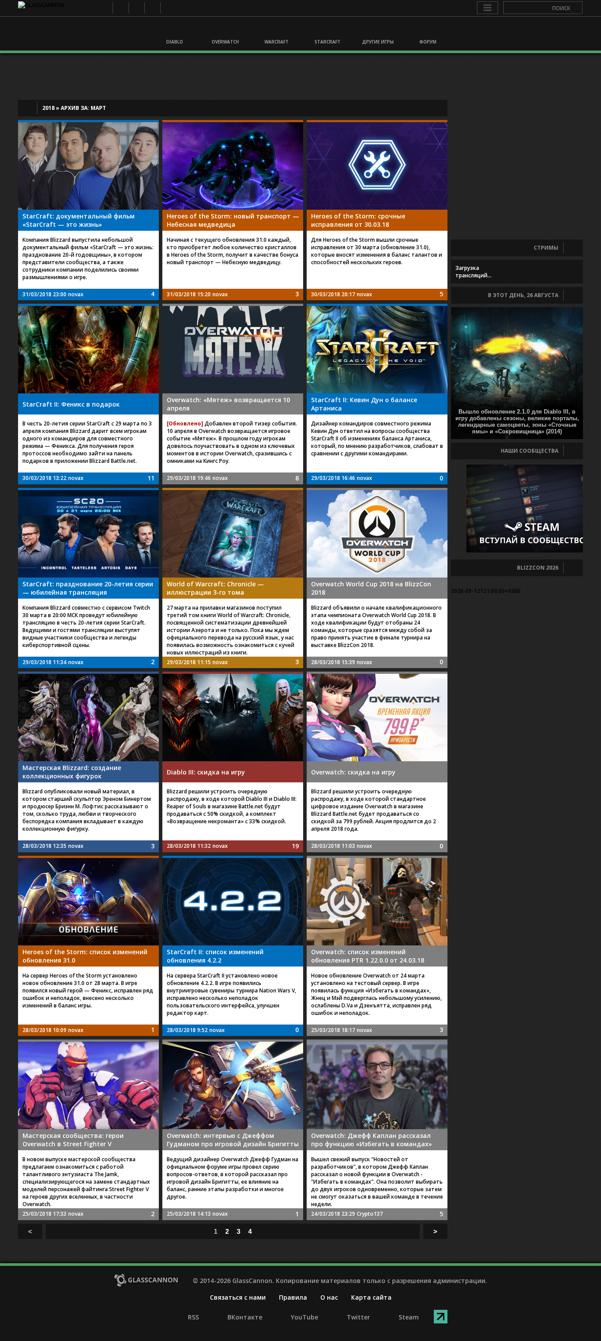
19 (295, 846)
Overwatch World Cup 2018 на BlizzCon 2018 (371, 588)
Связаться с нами (238, 1297)
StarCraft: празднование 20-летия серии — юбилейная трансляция (87, 588)
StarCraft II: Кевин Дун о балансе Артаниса (364, 404)
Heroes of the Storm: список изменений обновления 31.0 (84, 956)
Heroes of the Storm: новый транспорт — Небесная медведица (233, 220)
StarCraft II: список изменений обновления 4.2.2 (215, 956)
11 (150, 478)
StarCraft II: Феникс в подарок (71, 404)
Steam (168, 7)
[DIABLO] (174, 29)
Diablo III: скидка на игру (206, 772)
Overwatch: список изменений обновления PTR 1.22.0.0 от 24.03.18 (367, 956)
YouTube (136, 7)
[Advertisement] (300, 76)
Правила (293, 1297)
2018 (48, 108)
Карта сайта (371, 1297)
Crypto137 (370, 1213)
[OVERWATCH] (224, 29)
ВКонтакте (120, 7)
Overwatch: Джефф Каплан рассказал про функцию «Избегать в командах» (371, 1139)
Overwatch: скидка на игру (353, 772)
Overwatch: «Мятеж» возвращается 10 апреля (228, 404)
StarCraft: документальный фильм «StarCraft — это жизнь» (78, 220)
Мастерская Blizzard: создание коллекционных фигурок (71, 771)
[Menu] (487, 8)
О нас (329, 1297)
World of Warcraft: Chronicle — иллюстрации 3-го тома (215, 588)
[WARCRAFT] (275, 29)
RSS (104, 7)
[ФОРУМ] (427, 29)
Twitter (152, 7)
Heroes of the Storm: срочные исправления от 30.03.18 (358, 220)
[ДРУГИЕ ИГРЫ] (376, 29)
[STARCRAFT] (326, 29)
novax (76, 294)
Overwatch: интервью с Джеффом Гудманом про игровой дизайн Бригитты (233, 1139)
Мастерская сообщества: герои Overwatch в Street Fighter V (73, 1139)
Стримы (546, 247)
